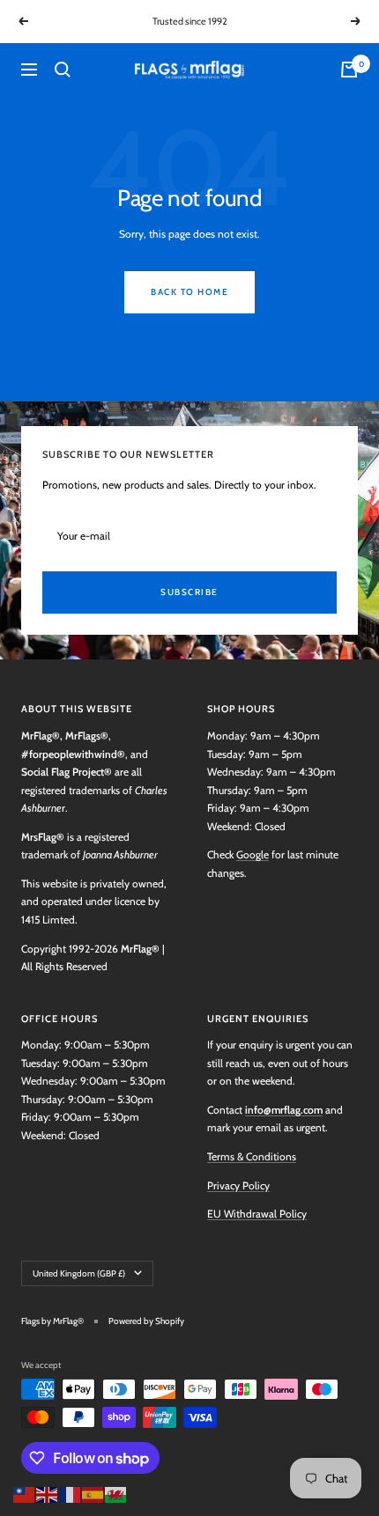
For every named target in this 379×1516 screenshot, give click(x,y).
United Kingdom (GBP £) (79, 1273)
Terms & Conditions (251, 1156)
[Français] (70, 1492)
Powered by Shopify (146, 1321)
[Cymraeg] (116, 1492)
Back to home (189, 292)
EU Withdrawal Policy (257, 1213)
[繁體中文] (24, 1492)
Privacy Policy (238, 1185)
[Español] (93, 1492)
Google (252, 854)
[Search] (63, 69)
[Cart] (349, 69)
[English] (47, 1492)
